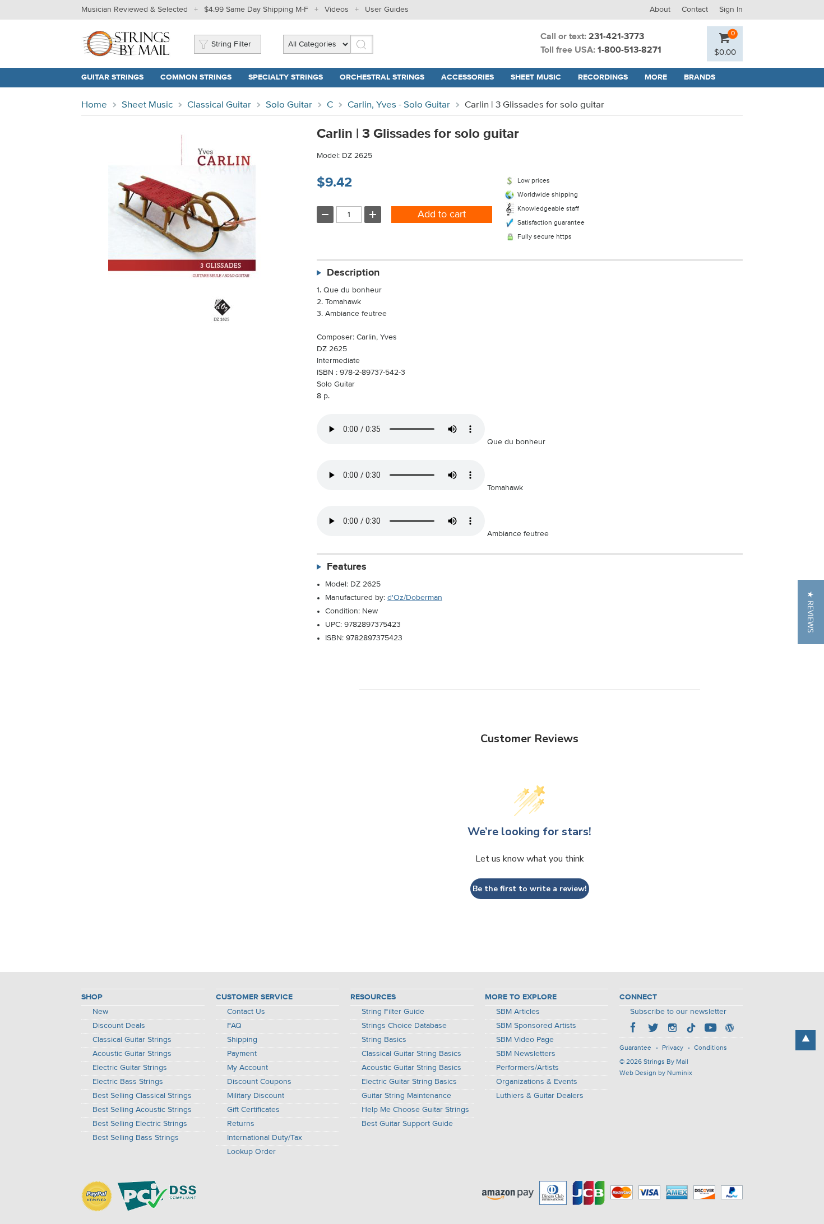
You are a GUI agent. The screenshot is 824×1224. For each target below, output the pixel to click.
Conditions (710, 1048)
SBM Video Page (525, 1040)
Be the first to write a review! (530, 888)
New (100, 1012)
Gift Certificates (253, 1110)
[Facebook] (634, 1029)
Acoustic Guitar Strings (132, 1054)
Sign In (731, 9)
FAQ (234, 1026)
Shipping (242, 1040)
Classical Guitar (219, 105)
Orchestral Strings (382, 77)
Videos (337, 9)
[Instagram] (672, 1029)
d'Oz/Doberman (414, 598)
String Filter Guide (393, 1012)
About (660, 9)
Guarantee (635, 1048)
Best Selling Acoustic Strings (142, 1110)
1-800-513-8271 (629, 50)
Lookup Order (251, 1152)
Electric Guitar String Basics (409, 1082)
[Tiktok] (691, 1029)
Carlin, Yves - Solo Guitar (399, 105)
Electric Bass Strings (127, 1082)
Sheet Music (536, 77)
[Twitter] (653, 1029)
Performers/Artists (527, 1068)
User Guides (387, 9)
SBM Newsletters (525, 1054)
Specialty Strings (285, 77)
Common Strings (196, 77)
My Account (247, 1068)
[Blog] (729, 1029)
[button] (811, 612)
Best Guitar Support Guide (407, 1124)
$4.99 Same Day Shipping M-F (256, 9)
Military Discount (255, 1096)
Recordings (603, 77)
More (656, 77)
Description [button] (353, 273)
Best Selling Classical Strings (142, 1096)
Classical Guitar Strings (132, 1040)
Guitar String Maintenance (406, 1096)
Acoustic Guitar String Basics (411, 1068)
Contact (695, 9)
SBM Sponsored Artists (536, 1026)
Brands (699, 77)
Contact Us (246, 1012)
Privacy (672, 1048)
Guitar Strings (112, 77)
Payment (242, 1054)
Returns (240, 1124)
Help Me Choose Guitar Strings (415, 1110)
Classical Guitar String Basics (411, 1054)
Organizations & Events (536, 1082)
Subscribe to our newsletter (678, 1012)
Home (94, 105)
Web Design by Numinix (655, 1073)
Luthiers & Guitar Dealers (540, 1096)
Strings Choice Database (404, 1026)
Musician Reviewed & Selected (134, 9)
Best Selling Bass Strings (135, 1138)
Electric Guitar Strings (129, 1068)
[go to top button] (805, 1040)
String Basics (384, 1040)
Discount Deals (118, 1026)
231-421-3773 (616, 36)
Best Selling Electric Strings (139, 1124)
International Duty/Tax (264, 1138)
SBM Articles (518, 1012)
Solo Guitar (289, 105)
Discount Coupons (259, 1082)
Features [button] (347, 567)
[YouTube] (710, 1029)
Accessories (467, 77)
